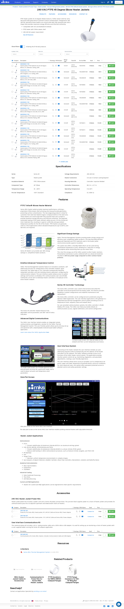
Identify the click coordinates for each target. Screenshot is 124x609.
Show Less (64, 162)
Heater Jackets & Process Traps (28, 7)
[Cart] (112, 2)
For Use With (68, 51)
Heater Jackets (42, 7)
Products (15, 7)
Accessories (62, 14)
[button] (118, 604)
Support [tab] (35, 2)
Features (52, 14)
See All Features (28, 35)
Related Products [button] (63, 559)
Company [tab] (45, 2)
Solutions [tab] (27, 2)
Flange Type (15, 51)
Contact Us (83, 14)
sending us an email (40, 591)
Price (98, 60)
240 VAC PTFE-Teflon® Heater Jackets (76, 7)
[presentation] (62, 304)
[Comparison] (108, 2)
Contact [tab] (53, 2)
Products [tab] (18, 2)
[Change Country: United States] (32, 601)
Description (23, 60)
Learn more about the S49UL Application (35, 332)
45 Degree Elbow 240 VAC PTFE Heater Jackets (101, 7)
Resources (73, 14)
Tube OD (40, 51)
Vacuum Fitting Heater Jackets (56, 7)
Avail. (91, 60)
